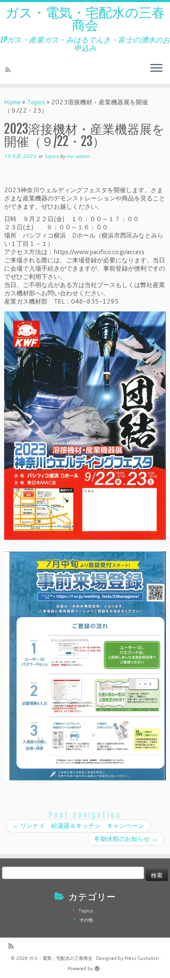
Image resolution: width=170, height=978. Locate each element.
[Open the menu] (156, 69)
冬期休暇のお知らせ (126, 838)
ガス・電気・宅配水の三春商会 (85, 18)
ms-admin (78, 156)
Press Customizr (142, 958)
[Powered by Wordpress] (97, 967)
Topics (36, 102)
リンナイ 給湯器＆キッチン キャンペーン (78, 825)
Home (12, 102)
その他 (86, 920)
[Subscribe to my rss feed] (9, 70)
